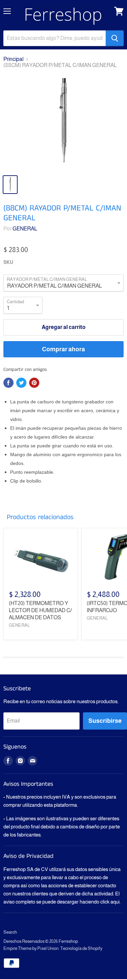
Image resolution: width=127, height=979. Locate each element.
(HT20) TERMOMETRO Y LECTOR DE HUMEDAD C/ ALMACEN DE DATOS (40, 610)
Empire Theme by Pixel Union (31, 948)
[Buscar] (115, 38)
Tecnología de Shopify (81, 948)
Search (10, 932)
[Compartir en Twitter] (21, 383)
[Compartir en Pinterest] (34, 383)
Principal (13, 59)
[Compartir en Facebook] (8, 383)
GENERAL (25, 228)
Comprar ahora (63, 349)
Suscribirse (105, 720)
